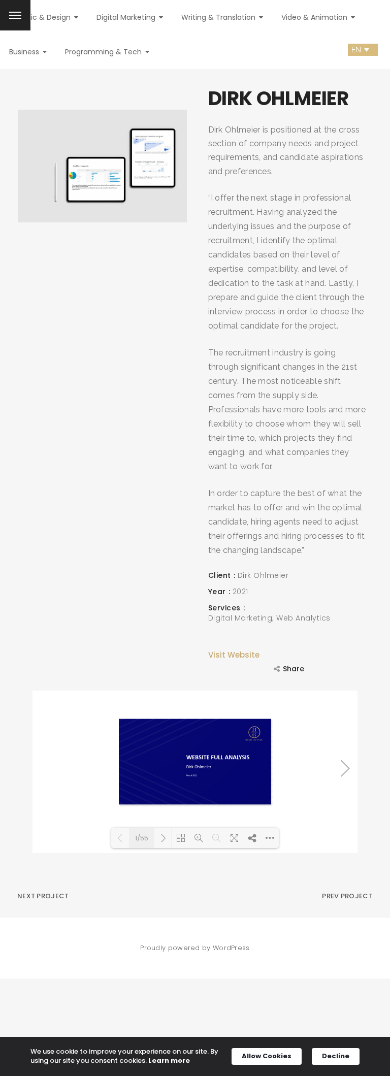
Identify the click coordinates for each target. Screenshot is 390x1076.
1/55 (141, 838)
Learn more (169, 1060)
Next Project (43, 896)
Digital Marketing (126, 17)
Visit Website (233, 654)
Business (25, 52)
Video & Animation (315, 17)
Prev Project (347, 896)
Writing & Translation (219, 17)
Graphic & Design (41, 17)
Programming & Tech (104, 52)
